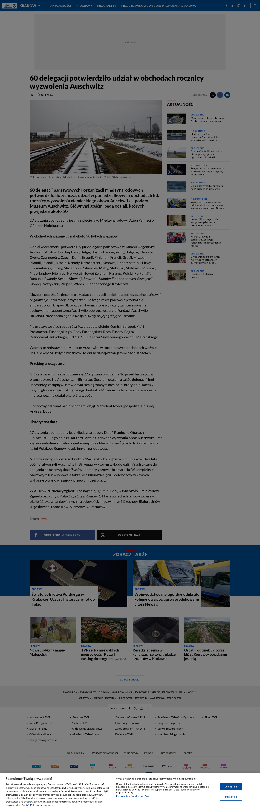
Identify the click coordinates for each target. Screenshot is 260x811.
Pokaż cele (231, 796)
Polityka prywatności (41, 805)
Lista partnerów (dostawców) (132, 796)
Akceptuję (231, 786)
